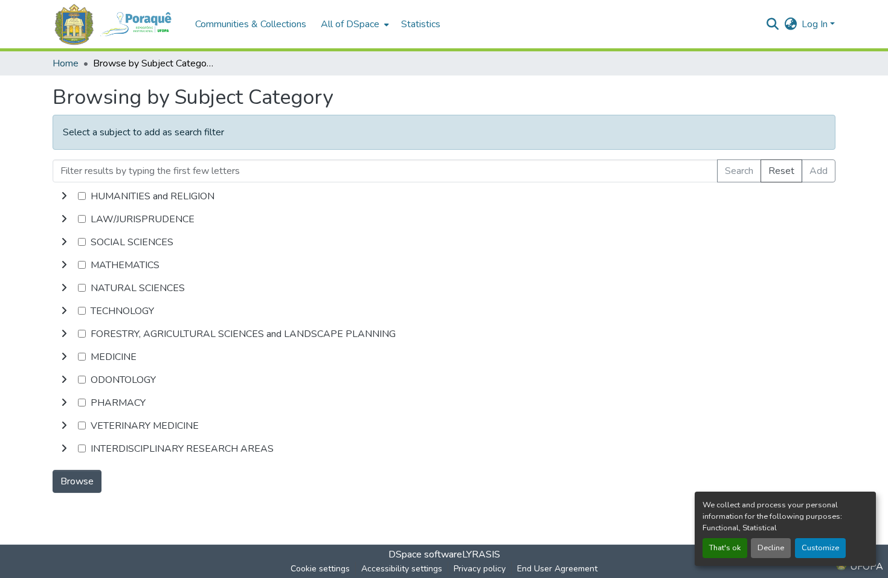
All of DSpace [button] (350, 24)
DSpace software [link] (425, 554)
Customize (820, 547)
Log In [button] (816, 24)
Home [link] (66, 63)
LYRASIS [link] (481, 554)
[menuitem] (353, 24)
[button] (118, 24)
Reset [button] (781, 171)
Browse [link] (77, 481)
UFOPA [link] (865, 566)
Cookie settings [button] (320, 568)
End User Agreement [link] (557, 568)
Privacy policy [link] (480, 568)
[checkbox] (82, 196)
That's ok (725, 547)
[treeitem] (444, 219)
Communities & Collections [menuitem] (250, 24)
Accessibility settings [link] (401, 568)
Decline (771, 547)
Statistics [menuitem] (420, 24)
